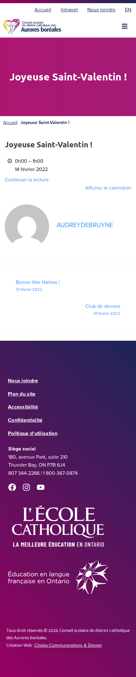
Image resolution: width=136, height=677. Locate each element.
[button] (124, 26)
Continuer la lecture (27, 179)
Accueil (10, 122)
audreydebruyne (85, 225)
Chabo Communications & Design (68, 645)
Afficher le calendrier (108, 187)
